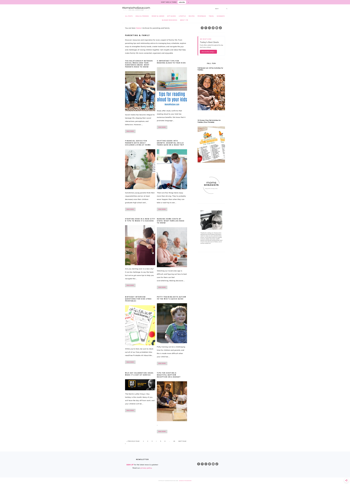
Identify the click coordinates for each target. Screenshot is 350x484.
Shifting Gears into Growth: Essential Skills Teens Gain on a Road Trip (170, 143)
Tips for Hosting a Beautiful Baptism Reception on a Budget (169, 375)
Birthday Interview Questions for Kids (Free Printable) (138, 299)
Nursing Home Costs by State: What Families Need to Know (170, 221)
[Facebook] (202, 27)
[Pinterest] (205, 27)
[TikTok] (220, 27)
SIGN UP (130, 465)
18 (174, 441)
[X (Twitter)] (213, 27)
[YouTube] (216, 27)
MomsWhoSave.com (136, 8)
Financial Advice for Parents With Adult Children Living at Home (138, 143)
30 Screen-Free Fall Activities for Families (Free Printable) (209, 121)
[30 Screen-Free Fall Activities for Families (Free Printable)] (211, 145)
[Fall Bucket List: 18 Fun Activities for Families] (211, 92)
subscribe (182, 2)
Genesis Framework (185, 480)
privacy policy (146, 468)
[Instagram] (209, 27)
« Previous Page (133, 441)
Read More (130, 131)
